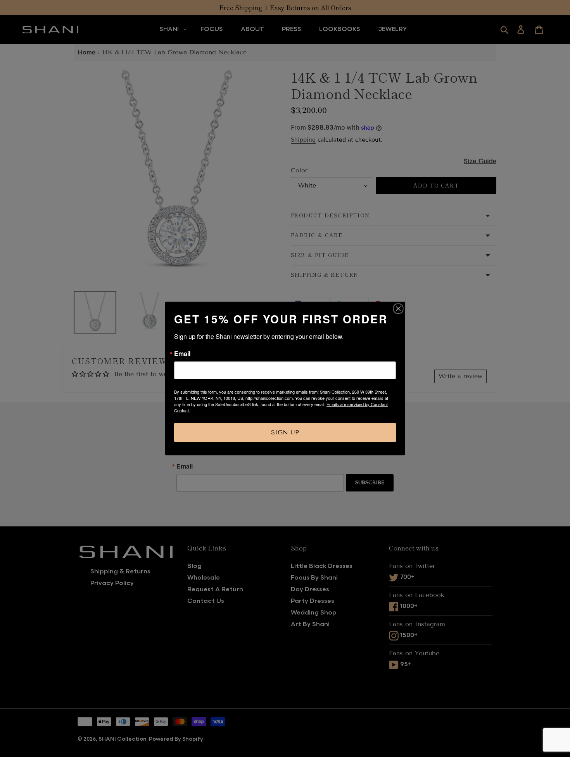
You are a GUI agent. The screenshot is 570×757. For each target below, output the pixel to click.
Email (182, 354)
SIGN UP (285, 432)
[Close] (398, 308)
